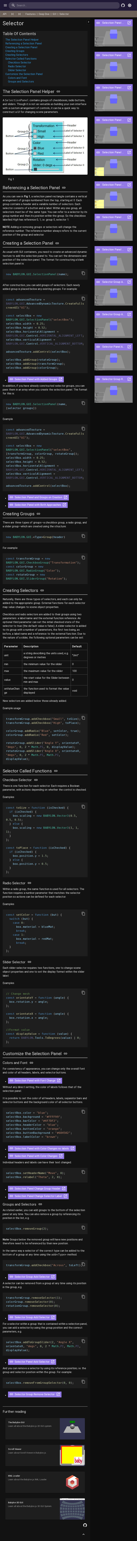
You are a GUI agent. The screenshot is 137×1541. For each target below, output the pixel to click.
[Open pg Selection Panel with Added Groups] (98, 23)
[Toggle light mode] (129, 5)
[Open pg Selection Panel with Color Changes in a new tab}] (61, 1156)
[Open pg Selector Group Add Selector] (98, 282)
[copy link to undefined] (58, 91)
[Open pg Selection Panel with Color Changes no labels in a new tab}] (72, 1149)
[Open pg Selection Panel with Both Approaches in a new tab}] (64, 505)
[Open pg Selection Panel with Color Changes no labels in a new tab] (129, 152)
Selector (64, 14)
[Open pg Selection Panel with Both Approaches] (98, 87)
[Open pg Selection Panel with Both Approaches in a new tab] (129, 87)
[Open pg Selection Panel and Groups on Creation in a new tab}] (65, 498)
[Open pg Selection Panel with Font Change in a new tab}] (59, 1081)
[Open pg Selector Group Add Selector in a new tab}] (53, 1277)
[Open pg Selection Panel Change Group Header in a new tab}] (64, 1189)
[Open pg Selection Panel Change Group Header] (98, 217)
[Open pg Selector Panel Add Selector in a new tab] (129, 347)
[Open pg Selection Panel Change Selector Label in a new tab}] (65, 1197)
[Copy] (83, 273)
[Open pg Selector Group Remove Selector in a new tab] (129, 379)
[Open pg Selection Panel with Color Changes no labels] (98, 152)
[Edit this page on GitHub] (85, 1525)
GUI (54, 14)
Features (30, 14)
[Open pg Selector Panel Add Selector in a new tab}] (53, 1362)
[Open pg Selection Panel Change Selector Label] (98, 249)
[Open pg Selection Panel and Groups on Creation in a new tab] (129, 55)
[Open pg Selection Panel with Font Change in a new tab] (129, 120)
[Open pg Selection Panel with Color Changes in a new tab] (129, 185)
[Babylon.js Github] (123, 5)
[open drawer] (5, 5)
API (4, 14)
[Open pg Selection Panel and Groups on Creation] (98, 55)
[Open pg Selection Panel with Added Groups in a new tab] (129, 23)
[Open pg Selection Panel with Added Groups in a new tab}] (60, 380)
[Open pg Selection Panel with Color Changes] (98, 185)
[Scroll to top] (83, 1534)
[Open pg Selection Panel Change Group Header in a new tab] (129, 217)
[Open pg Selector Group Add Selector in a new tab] (129, 282)
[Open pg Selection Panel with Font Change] (98, 120)
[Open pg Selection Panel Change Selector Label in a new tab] (129, 249)
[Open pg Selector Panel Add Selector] (98, 347)
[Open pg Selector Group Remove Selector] (98, 379)
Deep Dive (44, 14)
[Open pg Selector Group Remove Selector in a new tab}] (58, 1395)
